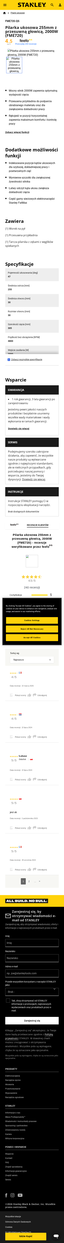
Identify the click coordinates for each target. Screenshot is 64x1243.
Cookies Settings (32, 620)
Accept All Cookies (32, 637)
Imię (7, 936)
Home (4, 13)
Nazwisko (10, 951)
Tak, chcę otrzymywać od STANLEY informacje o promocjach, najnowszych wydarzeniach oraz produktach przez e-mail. (31, 1005)
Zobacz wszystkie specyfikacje (26, 359)
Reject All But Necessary (32, 629)
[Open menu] (5, 5)
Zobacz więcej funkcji (17, 132)
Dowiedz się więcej (18, 428)
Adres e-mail (11, 966)
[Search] (52, 5)
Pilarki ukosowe (18, 13)
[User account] (60, 5)
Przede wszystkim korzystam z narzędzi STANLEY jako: (30, 983)
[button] (6, 1195)
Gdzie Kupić (25, 1236)
